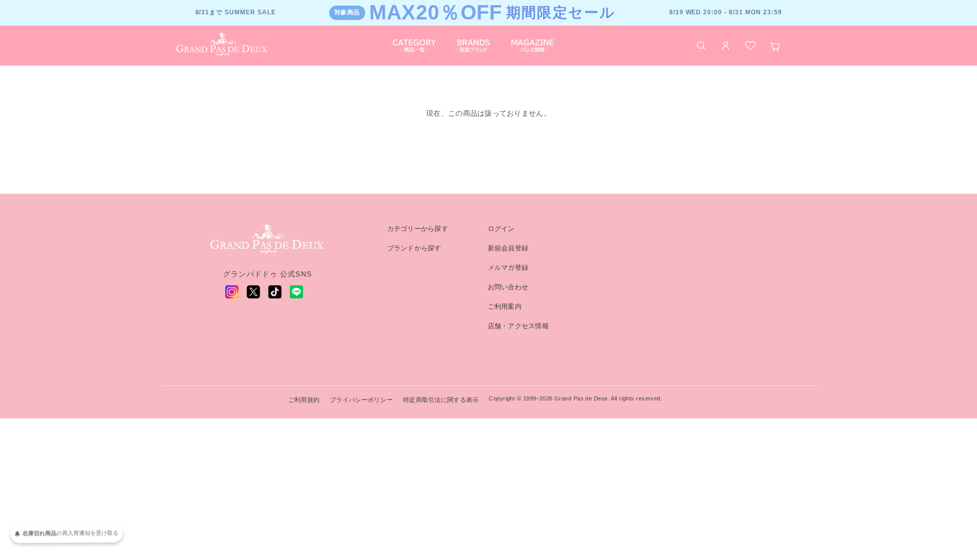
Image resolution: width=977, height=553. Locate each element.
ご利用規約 (304, 399)
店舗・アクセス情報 (518, 326)
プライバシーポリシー (361, 399)
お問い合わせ (508, 287)
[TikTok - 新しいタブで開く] (275, 292)
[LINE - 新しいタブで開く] (296, 292)
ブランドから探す (414, 248)
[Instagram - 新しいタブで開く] (232, 292)
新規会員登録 (508, 248)
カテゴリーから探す (418, 228)
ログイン (501, 228)
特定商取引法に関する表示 (440, 399)
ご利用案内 (505, 306)
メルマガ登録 (508, 267)
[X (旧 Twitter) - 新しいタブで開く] (253, 292)
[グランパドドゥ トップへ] (267, 240)
